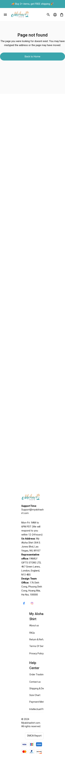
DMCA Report (34, 735)
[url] (32, 511)
